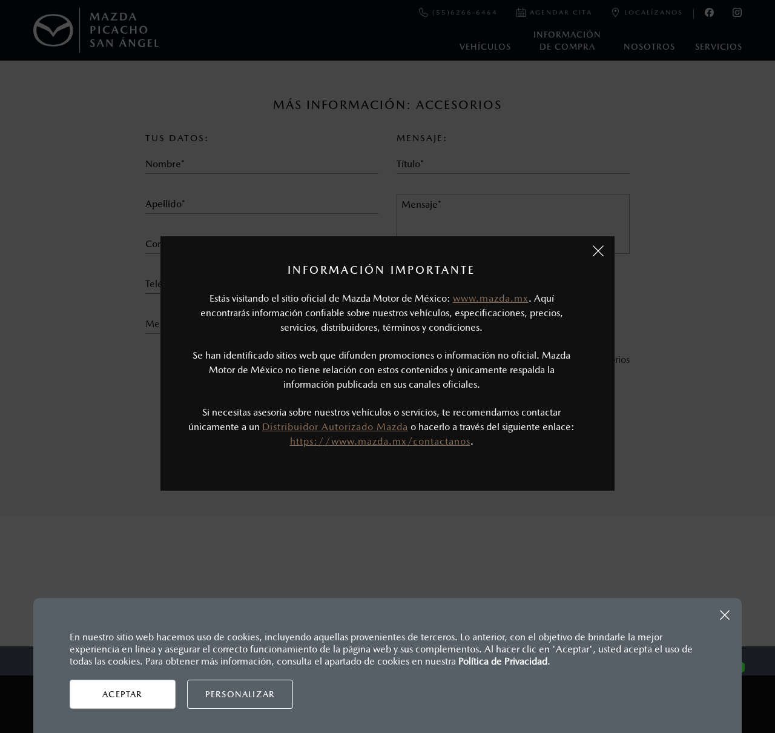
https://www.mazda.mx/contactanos (380, 441)
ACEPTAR (122, 694)
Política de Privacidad (502, 661)
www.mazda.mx (491, 298)
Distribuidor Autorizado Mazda (335, 427)
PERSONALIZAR (240, 694)
